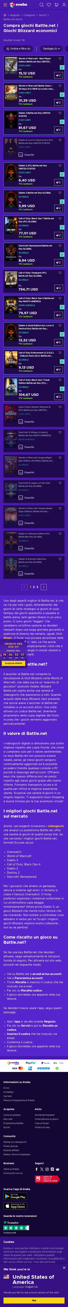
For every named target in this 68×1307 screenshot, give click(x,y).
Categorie (29, 15)
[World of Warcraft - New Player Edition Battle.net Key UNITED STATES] (34, 68)
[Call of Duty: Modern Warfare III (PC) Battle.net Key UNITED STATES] (34, 415)
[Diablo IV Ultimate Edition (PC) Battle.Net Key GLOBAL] (34, 542)
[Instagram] (47, 1169)
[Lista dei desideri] (49, 4)
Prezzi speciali (10, 1146)
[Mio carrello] (56, 4)
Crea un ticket (42, 1123)
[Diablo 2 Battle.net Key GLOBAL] (34, 201)
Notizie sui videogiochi (14, 1142)
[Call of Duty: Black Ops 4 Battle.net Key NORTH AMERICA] (34, 307)
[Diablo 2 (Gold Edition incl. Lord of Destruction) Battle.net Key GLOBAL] (34, 335)
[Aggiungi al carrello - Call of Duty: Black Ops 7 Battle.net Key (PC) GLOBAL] (58, 235)
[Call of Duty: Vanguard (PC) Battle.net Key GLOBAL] (34, 281)
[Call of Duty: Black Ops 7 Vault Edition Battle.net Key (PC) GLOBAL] (34, 389)
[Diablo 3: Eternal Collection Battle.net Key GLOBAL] (34, 567)
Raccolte (7, 1119)
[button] (44, 587)
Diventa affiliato (11, 1150)
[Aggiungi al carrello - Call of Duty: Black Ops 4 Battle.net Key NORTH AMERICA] (58, 315)
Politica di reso (42, 1127)
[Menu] (5, 4)
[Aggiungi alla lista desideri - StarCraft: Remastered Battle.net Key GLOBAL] (60, 247)
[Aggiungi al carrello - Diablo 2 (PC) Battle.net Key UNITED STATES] (58, 182)
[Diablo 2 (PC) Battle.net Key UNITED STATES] (34, 175)
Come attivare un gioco (46, 1119)
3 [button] (37, 587)
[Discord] (52, 1169)
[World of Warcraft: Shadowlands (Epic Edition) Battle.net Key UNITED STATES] (34, 516)
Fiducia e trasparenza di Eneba (19, 1100)
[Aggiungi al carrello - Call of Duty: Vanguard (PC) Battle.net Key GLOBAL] (58, 288)
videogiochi (56, 826)
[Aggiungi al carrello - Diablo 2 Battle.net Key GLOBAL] (58, 208)
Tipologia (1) (50, 49)
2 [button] (34, 587)
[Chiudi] (64, 1267)
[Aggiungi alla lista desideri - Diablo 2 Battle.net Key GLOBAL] (60, 194)
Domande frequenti (44, 1115)
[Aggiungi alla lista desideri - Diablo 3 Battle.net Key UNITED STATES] (60, 114)
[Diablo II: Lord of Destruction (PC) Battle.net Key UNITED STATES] (34, 148)
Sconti (6, 1127)
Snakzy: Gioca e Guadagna (16, 1154)
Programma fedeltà (13, 1123)
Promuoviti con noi (13, 1173)
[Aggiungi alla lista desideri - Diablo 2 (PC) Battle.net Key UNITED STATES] (60, 166)
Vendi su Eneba (11, 1169)
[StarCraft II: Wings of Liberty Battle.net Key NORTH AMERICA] (34, 440)
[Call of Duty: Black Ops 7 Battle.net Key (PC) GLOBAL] (34, 228)
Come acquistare (12, 1115)
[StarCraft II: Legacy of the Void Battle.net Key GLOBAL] (34, 491)
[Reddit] (57, 1169)
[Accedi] (64, 4)
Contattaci (8, 1092)
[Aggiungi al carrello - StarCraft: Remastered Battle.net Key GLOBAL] (58, 262)
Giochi (42, 15)
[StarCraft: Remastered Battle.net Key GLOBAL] (34, 255)
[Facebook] (36, 1169)
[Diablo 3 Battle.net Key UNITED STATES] (34, 122)
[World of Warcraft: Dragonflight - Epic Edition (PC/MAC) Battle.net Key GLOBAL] (34, 466)
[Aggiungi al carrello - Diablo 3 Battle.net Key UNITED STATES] (58, 129)
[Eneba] (18, 4)
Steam (7, 638)
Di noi (6, 1088)
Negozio (15, 15)
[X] (42, 1169)
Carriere (7, 1096)
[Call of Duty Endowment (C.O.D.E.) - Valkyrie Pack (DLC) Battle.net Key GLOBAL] (34, 362)
